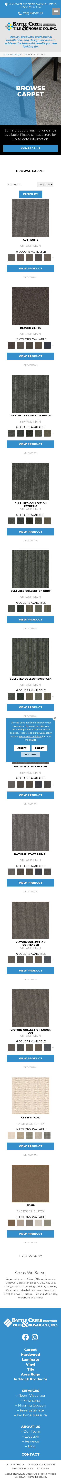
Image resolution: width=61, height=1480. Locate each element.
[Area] (30, 305)
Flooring (15, 54)
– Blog (30, 1446)
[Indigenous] (29, 784)
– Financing (30, 1400)
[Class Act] (29, 1222)
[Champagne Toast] (20, 1222)
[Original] (47, 784)
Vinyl (30, 1364)
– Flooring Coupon (30, 1405)
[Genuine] (29, 257)
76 (35, 1256)
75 (30, 1256)
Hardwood (30, 1355)
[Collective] (29, 432)
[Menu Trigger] (56, 11)
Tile (30, 1369)
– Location (30, 1436)
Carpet (24, 54)
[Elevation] (29, 345)
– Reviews (30, 1441)
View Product (30, 268)
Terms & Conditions (41, 1464)
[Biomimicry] (30, 393)
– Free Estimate (30, 1410)
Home (6, 54)
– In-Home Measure (30, 1415)
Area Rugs (30, 1374)
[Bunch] (20, 608)
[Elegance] (38, 1222)
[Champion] (20, 959)
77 (40, 1256)
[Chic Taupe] (38, 1135)
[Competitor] (29, 959)
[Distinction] (47, 432)
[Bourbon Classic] (30, 1183)
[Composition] (38, 432)
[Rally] (38, 959)
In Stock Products (30, 1379)
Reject (39, 748)
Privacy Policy (23, 1468)
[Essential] (20, 784)
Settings (30, 754)
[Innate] (38, 784)
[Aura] (30, 1095)
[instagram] (34, 1337)
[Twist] (47, 608)
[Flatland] (47, 345)
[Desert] (20, 345)
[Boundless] (29, 1135)
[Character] (20, 432)
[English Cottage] (47, 1222)
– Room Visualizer (30, 1395)
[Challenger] (30, 920)
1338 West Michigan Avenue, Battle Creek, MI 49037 (32, 5)
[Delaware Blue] (47, 1135)
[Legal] (38, 257)
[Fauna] (38, 345)
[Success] (47, 959)
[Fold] (29, 608)
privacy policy (44, 732)
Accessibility (15, 1464)
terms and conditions (30, 736)
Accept (22, 748)
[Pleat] (38, 608)
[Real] (47, 257)
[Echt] (20, 257)
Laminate (30, 1360)
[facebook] (25, 1337)
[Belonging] (11, 784)
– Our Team (30, 1431)
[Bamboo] (20, 1135)
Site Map (43, 1468)
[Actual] (30, 218)
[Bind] (30, 569)
